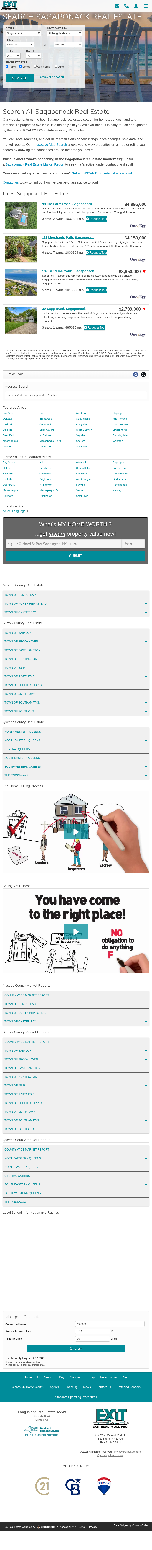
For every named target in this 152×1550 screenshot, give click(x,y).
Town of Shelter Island (23, 685)
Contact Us (41, 1419)
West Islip (81, 413)
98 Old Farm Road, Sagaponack (67, 204)
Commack (45, 424)
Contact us (11, 182)
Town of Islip (14, 667)
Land (60, 66)
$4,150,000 (135, 238)
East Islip (8, 424)
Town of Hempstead (20, 594)
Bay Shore (9, 413)
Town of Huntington (20, 658)
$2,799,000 (132, 309)
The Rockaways (16, 775)
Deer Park (9, 435)
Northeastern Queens (22, 740)
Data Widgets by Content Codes (131, 1525)
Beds (9, 51)
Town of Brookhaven (21, 641)
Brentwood (45, 418)
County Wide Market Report (26, 995)
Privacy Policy (122, 1451)
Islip (41, 413)
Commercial (44, 66)
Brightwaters (46, 429)
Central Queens (17, 749)
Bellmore (8, 446)
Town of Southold (19, 711)
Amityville (81, 424)
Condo (26, 66)
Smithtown (82, 446)
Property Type (16, 62)
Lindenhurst (120, 429)
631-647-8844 (42, 1415)
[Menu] (146, 5)
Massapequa (10, 440)
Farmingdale (120, 435)
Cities (10, 28)
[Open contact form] (117, 5)
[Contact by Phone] (126, 5)
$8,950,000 (132, 271)
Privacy (93, 1526)
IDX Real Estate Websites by (20, 1526)
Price (9, 39)
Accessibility (67, 1526)
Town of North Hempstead (25, 603)
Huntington (45, 446)
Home (12, 66)
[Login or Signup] (136, 5)
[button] (76, 831)
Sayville (80, 435)
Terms (81, 1526)
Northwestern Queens (22, 731)
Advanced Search (52, 77)
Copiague (118, 413)
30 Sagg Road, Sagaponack (64, 309)
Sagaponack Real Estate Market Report (35, 164)
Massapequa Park (50, 440)
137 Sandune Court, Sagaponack (68, 271)
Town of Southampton (22, 702)
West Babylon (84, 429)
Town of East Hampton (22, 650)
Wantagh (118, 440)
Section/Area (57, 28)
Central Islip (83, 418)
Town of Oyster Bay (20, 612)
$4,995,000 (135, 204)
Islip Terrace (120, 418)
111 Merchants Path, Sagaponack (68, 237)
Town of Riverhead (19, 676)
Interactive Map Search (50, 144)
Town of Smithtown (20, 693)
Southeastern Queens (22, 757)
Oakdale (8, 418)
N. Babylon (45, 435)
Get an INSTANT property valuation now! (102, 173)
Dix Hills (7, 429)
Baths (30, 51)
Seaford (80, 440)
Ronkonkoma (120, 424)
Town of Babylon (18, 632)
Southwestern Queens (22, 766)
